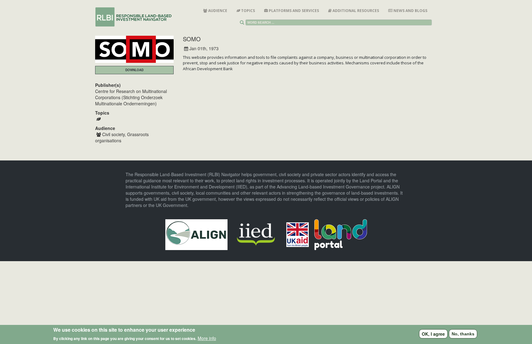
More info (207, 338)
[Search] (243, 22)
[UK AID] (297, 234)
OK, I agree (433, 334)
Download (134, 70)
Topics (247, 10)
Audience (217, 10)
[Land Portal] (340, 234)
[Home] (136, 16)
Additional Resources (355, 10)
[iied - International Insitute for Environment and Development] (256, 234)
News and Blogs (410, 10)
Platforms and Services (293, 10)
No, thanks (463, 333)
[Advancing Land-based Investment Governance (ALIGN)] (196, 234)
